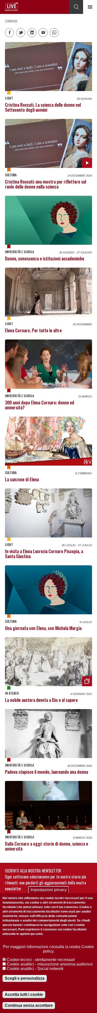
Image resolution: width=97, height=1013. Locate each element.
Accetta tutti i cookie (24, 994)
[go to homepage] (11, 6)
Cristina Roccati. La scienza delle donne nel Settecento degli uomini (43, 107)
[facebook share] (9, 32)
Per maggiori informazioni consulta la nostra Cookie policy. (48, 949)
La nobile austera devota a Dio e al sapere (41, 700)
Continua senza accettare (29, 1005)
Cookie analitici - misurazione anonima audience (50, 964)
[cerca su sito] (76, 7)
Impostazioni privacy (49, 890)
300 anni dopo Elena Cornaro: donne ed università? (39, 405)
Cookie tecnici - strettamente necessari (41, 960)
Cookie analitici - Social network (35, 968)
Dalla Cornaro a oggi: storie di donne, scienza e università (46, 846)
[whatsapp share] (54, 32)
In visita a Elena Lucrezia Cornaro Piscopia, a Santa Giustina (44, 553)
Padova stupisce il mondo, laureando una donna (46, 772)
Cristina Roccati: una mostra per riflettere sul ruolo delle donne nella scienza (45, 184)
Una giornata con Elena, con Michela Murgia (43, 628)
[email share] (43, 32)
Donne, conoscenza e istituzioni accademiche (44, 258)
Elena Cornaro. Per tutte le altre (33, 330)
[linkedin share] (31, 32)
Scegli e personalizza (25, 978)
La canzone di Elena (22, 479)
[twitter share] (20, 32)
